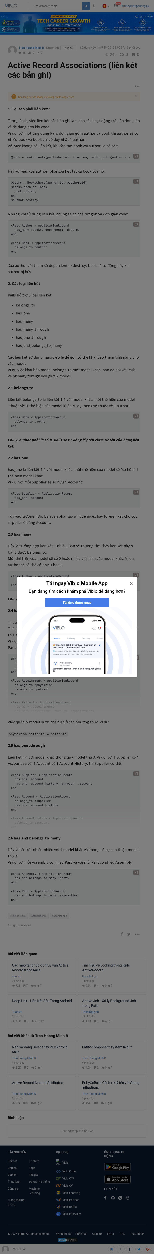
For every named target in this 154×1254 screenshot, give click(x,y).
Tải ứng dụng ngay (77, 603)
